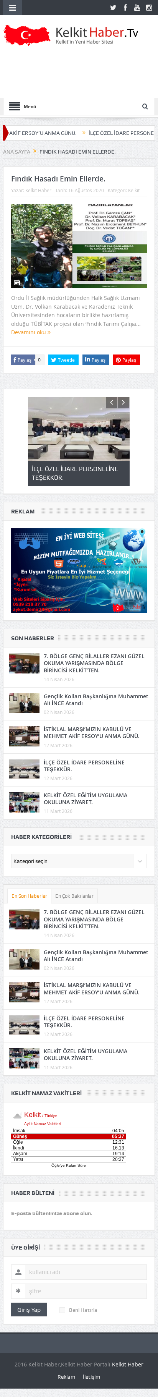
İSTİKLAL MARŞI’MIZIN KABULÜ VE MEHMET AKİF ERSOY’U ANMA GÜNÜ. (92, 732)
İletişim (91, 1377)
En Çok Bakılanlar (74, 896)
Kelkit (134, 190)
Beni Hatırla (83, 1310)
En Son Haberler (29, 896)
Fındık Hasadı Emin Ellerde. (58, 179)
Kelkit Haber (38, 190)
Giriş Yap (29, 1309)
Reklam (66, 1377)
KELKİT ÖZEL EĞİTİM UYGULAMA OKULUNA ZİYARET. (85, 799)
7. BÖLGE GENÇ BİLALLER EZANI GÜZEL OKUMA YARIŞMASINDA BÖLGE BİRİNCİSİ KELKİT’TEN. (94, 662)
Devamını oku (29, 332)
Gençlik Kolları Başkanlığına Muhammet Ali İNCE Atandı (96, 700)
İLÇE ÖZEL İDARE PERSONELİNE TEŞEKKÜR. (84, 766)
